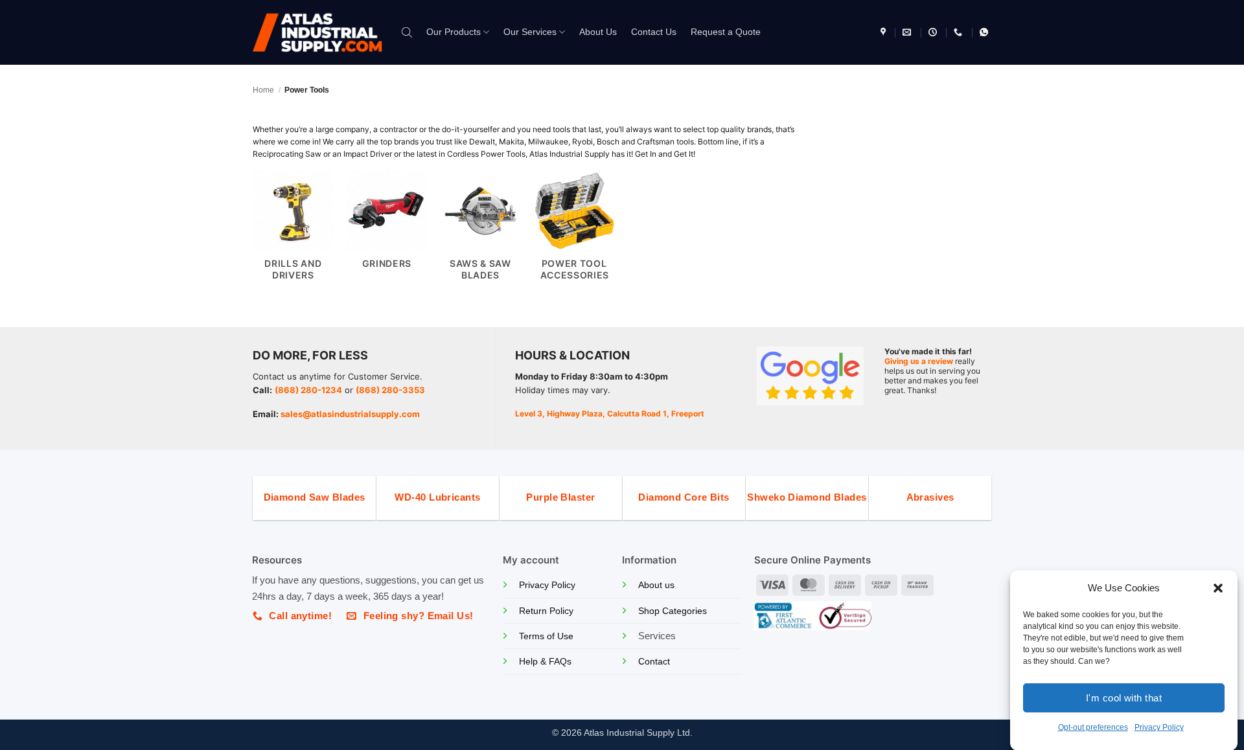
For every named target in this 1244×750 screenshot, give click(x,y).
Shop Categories (672, 611)
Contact (654, 661)
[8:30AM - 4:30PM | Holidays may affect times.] (934, 32)
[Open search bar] (407, 32)
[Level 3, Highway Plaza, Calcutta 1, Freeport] (885, 32)
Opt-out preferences (1093, 727)
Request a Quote (726, 32)
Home (263, 90)
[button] (1218, 588)
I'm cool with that (1124, 697)
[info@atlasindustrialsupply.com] (908, 32)
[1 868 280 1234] (959, 32)
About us (656, 585)
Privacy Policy (1159, 727)
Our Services (530, 32)
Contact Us (653, 32)
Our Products (453, 32)
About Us (598, 32)
